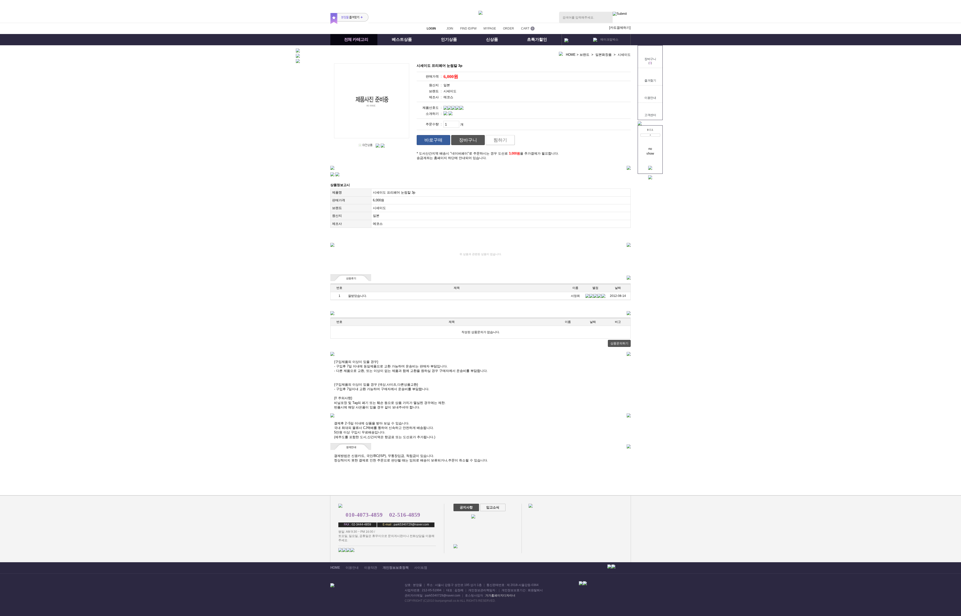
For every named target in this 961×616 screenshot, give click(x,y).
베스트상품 (402, 39)
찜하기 (500, 140)
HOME (571, 55)
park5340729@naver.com (411, 524)
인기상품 (449, 39)
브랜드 (584, 55)
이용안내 (650, 98)
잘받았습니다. (358, 296)
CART (525, 28)
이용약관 (370, 567)
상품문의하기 (619, 343)
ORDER (508, 28)
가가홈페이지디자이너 (500, 595)
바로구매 (433, 140)
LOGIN (431, 28)
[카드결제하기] (620, 28)
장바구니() (650, 61)
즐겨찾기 (650, 80)
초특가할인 (537, 39)
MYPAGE (490, 28)
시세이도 (624, 55)
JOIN (449, 28)
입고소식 (492, 507)
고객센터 (650, 115)
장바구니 (468, 140)
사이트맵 (420, 567)
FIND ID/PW (468, 28)
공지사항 (466, 507)
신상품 (492, 39)
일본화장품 (603, 55)
